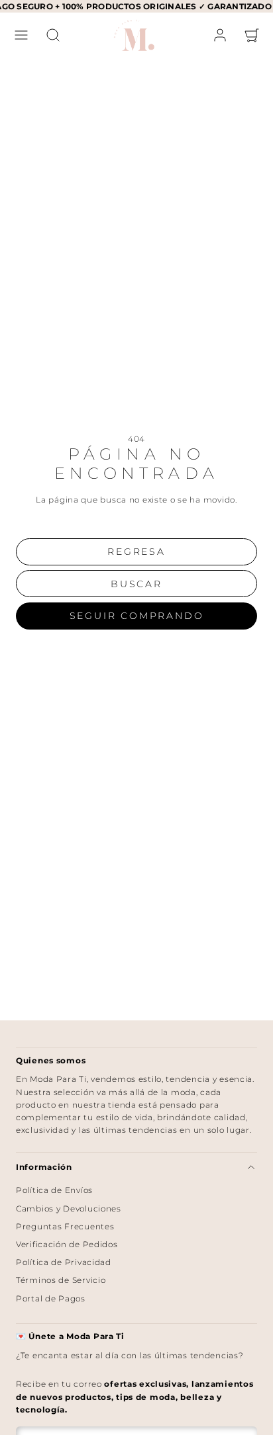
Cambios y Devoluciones (68, 1208)
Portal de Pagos (50, 1298)
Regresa (136, 551)
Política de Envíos (54, 1190)
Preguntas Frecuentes (65, 1226)
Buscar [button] (136, 584)
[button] (21, 35)
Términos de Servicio (60, 1280)
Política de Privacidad (63, 1262)
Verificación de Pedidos (67, 1244)
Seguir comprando (137, 616)
